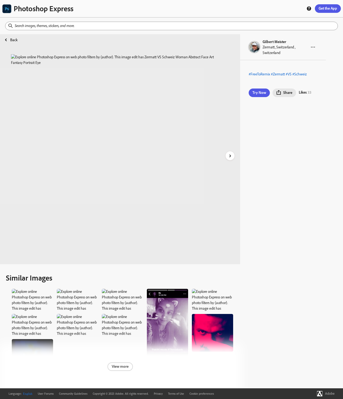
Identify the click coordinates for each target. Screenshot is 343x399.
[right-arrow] (230, 155)
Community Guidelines (73, 394)
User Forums (46, 394)
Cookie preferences (201, 394)
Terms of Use (176, 394)
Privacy (158, 394)
